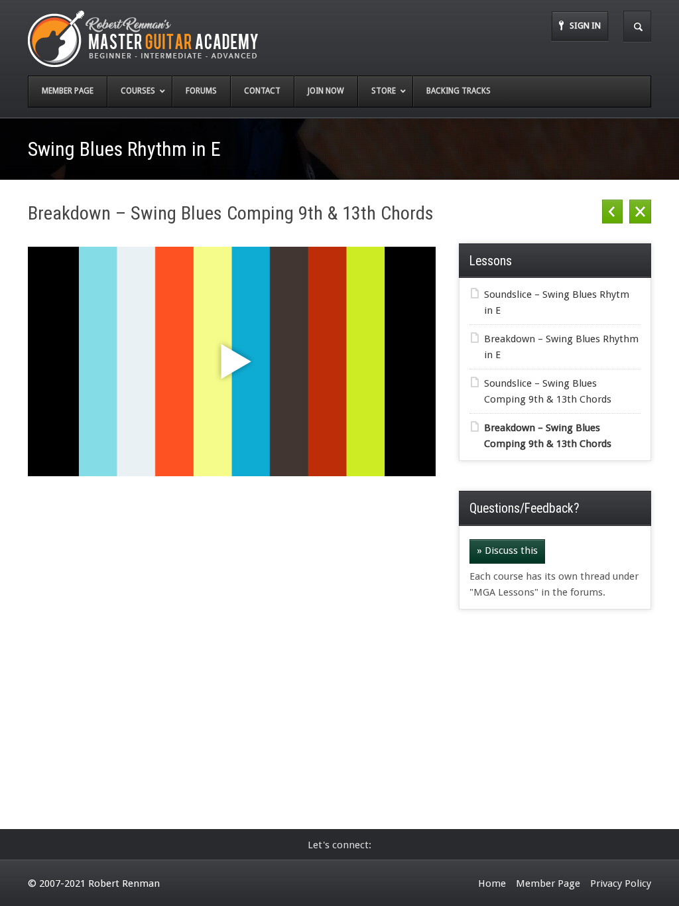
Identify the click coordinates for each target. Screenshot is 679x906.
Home (492, 883)
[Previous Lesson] (612, 212)
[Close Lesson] (640, 212)
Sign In (585, 26)
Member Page (548, 883)
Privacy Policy (620, 883)
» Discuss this (507, 550)
